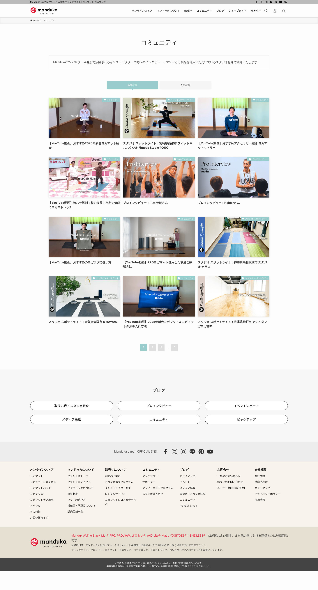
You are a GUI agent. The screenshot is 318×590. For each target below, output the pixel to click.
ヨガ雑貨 (35, 511)
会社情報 (260, 475)
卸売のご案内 (113, 475)
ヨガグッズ (36, 493)
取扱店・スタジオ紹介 (193, 493)
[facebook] (256, 2)
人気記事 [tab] (185, 84)
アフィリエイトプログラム (157, 487)
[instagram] (266, 2)
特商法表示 (261, 481)
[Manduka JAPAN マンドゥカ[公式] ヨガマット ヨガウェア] (44, 10)
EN (255, 10)
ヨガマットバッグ (40, 487)
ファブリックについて (80, 487)
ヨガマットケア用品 (41, 499)
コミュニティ (151, 469)
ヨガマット (36, 475)
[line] (271, 2)
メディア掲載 (187, 487)
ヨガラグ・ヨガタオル (43, 481)
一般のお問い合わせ (229, 475)
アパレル (35, 505)
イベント (185, 481)
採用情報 (260, 499)
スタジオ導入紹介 (152, 493)
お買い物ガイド (39, 517)
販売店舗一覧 (75, 511)
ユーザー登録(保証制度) (231, 487)
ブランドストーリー (79, 475)
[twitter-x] (261, 2)
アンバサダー (150, 475)
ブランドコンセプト (79, 481)
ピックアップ (187, 475)
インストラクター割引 (118, 487)
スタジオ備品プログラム (119, 481)
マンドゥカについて (81, 469)
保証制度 (73, 493)
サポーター (148, 481)
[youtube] (280, 2)
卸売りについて (115, 469)
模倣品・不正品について (82, 505)
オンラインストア (42, 469)
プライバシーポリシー (267, 493)
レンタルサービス (115, 493)
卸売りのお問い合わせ (230, 481)
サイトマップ (262, 487)
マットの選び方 (77, 499)
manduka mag (188, 505)
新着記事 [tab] (132, 84)
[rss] (285, 2)
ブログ (184, 469)
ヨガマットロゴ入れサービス (120, 501)
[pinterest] (275, 2)
